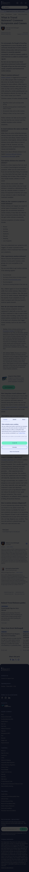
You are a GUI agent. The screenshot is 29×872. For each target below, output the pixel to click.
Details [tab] (14, 419)
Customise (14, 447)
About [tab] (23, 419)
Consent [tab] (5, 419)
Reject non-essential (14, 451)
